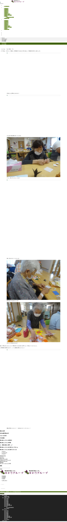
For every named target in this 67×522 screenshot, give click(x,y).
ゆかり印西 (6, 11)
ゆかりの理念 (4, 5)
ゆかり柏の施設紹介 (10, 17)
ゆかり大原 (6, 8)
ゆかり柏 (6, 16)
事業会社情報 (6, 6)
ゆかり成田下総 (7, 14)
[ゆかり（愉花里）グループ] (12, 2)
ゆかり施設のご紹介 (6, 7)
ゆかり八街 (6, 9)
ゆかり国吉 (6, 10)
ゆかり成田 (6, 503)
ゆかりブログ (4, 19)
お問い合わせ (4, 30)
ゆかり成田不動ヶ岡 (8, 15)
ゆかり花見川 (6, 18)
